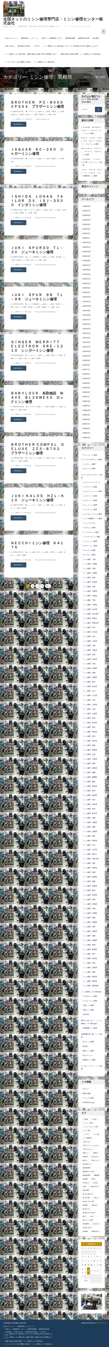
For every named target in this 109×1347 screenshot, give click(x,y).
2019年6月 (86, 383)
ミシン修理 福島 (40, 260)
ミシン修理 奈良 (89, 654)
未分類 (85, 1046)
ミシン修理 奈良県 (90, 659)
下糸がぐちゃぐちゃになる (90, 1145)
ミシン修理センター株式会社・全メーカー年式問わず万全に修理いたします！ (71, 46)
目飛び (93, 1179)
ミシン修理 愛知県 (90, 786)
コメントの (88, 1098)
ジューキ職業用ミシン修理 (37, 257)
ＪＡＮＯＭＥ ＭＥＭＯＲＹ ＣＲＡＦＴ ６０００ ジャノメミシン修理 (92, 130)
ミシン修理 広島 (53, 307)
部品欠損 (94, 1205)
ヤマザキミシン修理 (90, 996)
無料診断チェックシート (29, 38)
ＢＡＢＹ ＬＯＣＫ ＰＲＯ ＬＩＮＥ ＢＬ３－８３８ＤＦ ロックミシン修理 (92, 141)
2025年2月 (86, 288)
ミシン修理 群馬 (89, 899)
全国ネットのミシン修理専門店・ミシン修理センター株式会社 (53, 21)
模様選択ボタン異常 (88, 1171)
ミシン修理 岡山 (48, 505)
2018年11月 (86, 406)
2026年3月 (86, 229)
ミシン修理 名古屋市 (54, 257)
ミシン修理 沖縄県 (90, 822)
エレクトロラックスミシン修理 (91, 476)
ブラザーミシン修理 (35, 111)
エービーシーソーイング (91, 482)
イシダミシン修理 (33, 210)
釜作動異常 (86, 1224)
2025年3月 (86, 283)
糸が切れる (86, 1183)
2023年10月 (87, 356)
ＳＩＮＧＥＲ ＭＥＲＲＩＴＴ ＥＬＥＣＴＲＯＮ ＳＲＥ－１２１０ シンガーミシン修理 (37, 346)
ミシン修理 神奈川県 (91, 859)
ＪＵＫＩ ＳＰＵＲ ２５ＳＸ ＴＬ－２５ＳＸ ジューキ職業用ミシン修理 (91, 173)
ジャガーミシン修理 (35, 158)
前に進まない (95, 1156)
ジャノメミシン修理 (90, 505)
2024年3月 (86, 338)
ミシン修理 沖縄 (89, 818)
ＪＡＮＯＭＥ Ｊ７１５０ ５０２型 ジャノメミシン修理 (91, 162)
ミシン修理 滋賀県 (90, 831)
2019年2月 (86, 392)
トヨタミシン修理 (89, 527)
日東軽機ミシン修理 (90, 1028)
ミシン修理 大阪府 (90, 650)
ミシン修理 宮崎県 (90, 677)
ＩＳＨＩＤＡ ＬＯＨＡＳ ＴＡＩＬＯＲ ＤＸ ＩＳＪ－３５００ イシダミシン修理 (37, 201)
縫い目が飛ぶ (86, 1198)
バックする (86, 1134)
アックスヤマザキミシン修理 (91, 459)
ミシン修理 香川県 (90, 958)
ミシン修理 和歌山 (90, 618)
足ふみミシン (87, 1055)
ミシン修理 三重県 (90, 564)
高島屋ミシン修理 (89, 1060)
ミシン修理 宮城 (89, 664)
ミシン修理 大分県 (90, 641)
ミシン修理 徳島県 (90, 768)
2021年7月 (86, 369)
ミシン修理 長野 (89, 927)
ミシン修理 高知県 (90, 967)
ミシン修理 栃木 (50, 114)
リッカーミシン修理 (90, 1001)
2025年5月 (87, 274)
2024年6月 (86, 324)
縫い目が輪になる (88, 1194)
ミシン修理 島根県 (36, 114)
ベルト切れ (96, 1134)
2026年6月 (86, 215)
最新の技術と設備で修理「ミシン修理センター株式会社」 (81, 54)
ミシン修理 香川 (89, 954)
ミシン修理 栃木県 (90, 813)
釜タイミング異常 (88, 1220)
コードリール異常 (88, 1123)
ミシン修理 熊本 (89, 836)
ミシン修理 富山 (89, 682)
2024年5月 (87, 329)
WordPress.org (88, 1102)
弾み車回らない (87, 1164)
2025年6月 (86, 270)
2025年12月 (87, 242)
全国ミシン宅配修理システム (52, 38)
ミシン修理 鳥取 (89, 972)
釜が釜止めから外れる (89, 1213)
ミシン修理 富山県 (90, 686)
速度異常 (85, 1205)
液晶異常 (85, 1179)
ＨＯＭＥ (37, 46)
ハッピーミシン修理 (90, 541)
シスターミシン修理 (90, 487)
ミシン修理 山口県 (22, 114)
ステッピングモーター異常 (90, 1127)
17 (82, 1265)
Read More (18, 124)
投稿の (87, 1093)
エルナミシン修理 (89, 468)
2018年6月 (86, 428)
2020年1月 (86, 374)
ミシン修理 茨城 (89, 908)
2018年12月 (86, 401)
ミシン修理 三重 (89, 559)
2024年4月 (87, 333)
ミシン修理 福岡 (89, 872)
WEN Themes (101, 1323)
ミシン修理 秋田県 (90, 895)
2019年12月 (86, 378)
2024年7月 (86, 320)
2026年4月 (86, 224)
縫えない (96, 1198)
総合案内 (96, 38)
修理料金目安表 (83, 38)
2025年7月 (86, 265)
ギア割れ (94, 1119)
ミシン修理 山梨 (89, 709)
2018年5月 (86, 433)
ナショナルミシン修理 (91, 532)
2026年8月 (86, 206)
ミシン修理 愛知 (20, 410)
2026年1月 (86, 238)
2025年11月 (87, 247)
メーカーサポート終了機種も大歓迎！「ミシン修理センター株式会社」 (30, 62)
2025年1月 (86, 292)
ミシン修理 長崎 (89, 917)
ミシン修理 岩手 (34, 552)
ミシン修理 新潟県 (90, 795)
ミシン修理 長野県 (90, 931)
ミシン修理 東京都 (90, 804)
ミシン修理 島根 (48, 355)
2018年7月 (86, 424)
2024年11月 (87, 301)
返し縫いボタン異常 (88, 1201)
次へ (48, 586)
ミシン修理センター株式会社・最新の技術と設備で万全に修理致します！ (31, 54)
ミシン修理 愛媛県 (90, 777)
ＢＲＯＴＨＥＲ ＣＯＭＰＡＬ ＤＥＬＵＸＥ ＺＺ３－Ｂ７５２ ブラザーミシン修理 (37, 449)
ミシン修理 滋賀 (31, 213)
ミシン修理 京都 (46, 210)
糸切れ (85, 1186)
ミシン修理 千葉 (89, 600)
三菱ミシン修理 (88, 1005)
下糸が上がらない (88, 1149)
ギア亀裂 (85, 1119)
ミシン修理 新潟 (89, 790)
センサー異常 (86, 1130)
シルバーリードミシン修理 (92, 491)
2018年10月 (87, 410)
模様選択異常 (86, 1175)
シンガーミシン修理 (34, 355)
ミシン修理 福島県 (90, 886)
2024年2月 (86, 342)
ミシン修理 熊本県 (90, 840)
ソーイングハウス (89, 523)
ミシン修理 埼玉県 (53, 304)
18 (85, 1265)
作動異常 (85, 1156)
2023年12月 (87, 351)
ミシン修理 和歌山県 (91, 623)
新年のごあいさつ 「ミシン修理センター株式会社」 (91, 1022)
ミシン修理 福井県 (90, 868)
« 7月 (85, 1281)
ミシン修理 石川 (89, 845)
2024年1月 (86, 347)
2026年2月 (86, 233)
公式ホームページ (11, 38)
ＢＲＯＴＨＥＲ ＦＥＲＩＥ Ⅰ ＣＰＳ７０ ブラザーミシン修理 (92, 151)
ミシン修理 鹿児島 (90, 981)
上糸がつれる (86, 1142)
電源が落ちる (95, 1231)
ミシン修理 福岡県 (90, 877)
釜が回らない (86, 1209)
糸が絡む (95, 1183)
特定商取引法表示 (24, 46)
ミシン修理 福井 (89, 863)
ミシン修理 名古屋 (90, 609)
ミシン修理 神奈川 (90, 854)
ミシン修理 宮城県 (90, 668)
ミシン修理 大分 (89, 636)
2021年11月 (86, 365)
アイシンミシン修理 (90, 455)
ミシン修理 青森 (89, 936)
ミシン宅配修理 (87, 1138)
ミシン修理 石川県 (90, 849)
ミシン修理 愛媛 (89, 772)
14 (94, 1261)
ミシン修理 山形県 (90, 704)
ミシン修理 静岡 (89, 945)
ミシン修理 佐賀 (89, 577)
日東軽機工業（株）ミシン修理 (91, 1035)
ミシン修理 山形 (89, 700)
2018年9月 (86, 415)
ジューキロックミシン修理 (92, 514)
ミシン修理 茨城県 (90, 913)
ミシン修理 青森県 (90, 940)
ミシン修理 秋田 (89, 890)
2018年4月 (86, 437)
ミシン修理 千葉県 (49, 111)
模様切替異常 (86, 1168)
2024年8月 (86, 315)
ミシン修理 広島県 (33, 358)
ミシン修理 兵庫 (48, 458)
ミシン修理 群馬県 (90, 904)
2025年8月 (86, 260)
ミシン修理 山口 (89, 691)
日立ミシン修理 (88, 1042)
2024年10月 (87, 306)
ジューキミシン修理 (34, 505)
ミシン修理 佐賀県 (90, 582)
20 (91, 1265)
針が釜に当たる (87, 1227)
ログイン (86, 1089)
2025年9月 (86, 256)
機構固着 (96, 1175)
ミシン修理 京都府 (90, 573)
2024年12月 (87, 297)
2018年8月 (86, 419)
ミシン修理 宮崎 (89, 673)
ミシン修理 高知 (89, 963)
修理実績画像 (70, 38)
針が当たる (96, 1224)
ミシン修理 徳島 (89, 763)
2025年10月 (87, 251)
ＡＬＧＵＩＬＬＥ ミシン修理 (91, 1067)
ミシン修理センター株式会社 (91, 992)
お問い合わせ (9, 46)
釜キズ (85, 1216)
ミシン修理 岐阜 (89, 718)
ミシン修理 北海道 (90, 596)
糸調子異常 (86, 1190)
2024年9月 (86, 310)
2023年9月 (86, 360)
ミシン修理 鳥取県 (90, 976)
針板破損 (85, 1231)
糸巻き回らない (94, 1186)
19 (88, 1265)
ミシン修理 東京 (89, 800)
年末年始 (86, 1014)
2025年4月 (87, 279)
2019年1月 (86, 397)
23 (100, 1265)
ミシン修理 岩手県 (47, 552)
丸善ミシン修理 (88, 1010)
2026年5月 (86, 220)
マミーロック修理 (89, 555)
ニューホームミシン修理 (91, 537)
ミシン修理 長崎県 (90, 922)
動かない (85, 1160)
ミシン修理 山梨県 (90, 713)
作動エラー (86, 1153)
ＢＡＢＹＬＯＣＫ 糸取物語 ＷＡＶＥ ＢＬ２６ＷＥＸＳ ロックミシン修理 (37, 398)
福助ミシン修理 (88, 1051)
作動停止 (95, 1153)
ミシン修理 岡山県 (25, 307)
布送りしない (95, 1160)
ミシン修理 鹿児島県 (91, 986)
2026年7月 (86, 211)
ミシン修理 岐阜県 (90, 723)
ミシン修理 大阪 (89, 645)
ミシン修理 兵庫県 (90, 591)
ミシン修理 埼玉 (89, 627)
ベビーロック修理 (34, 407)
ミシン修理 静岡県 (90, 949)
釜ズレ (92, 1216)
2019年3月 (86, 387)
